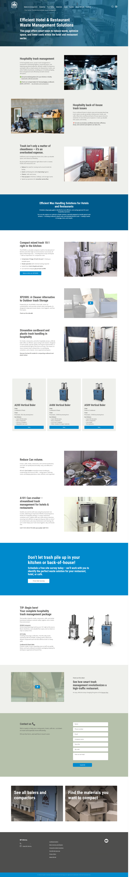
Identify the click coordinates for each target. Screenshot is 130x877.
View (29, 427)
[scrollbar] (129, 438)
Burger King (104, 692)
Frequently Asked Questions (56, 848)
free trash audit (50, 210)
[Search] (112, 7)
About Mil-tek (80, 7)
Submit (82, 765)
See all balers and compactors (40, 84)
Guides (71, 7)
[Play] (90, 303)
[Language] (116, 7)
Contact (88, 7)
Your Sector (50, 7)
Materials (59, 7)
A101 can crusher (38, 528)
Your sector (28, 10)
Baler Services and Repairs (56, 845)
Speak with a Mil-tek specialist (29, 78)
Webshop (42, 7)
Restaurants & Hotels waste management (44, 10)
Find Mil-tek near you (54, 851)
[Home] (14, 5)
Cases (66, 7)
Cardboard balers (53, 841)
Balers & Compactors (30, 7)
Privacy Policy (52, 854)
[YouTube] (106, 841)
